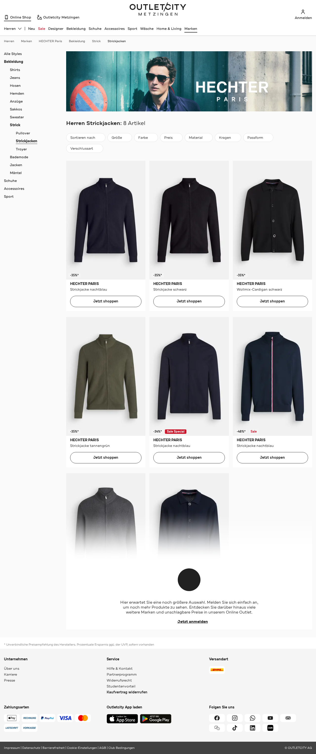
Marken (190, 28)
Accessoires (114, 28)
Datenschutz (31, 748)
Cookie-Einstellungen (82, 748)
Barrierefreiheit (53, 748)
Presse (9, 680)
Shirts (15, 70)
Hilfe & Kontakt (120, 668)
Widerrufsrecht (119, 680)
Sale (41, 28)
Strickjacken (117, 41)
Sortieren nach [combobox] (82, 138)
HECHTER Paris (50, 41)
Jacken (16, 165)
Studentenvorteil (121, 686)
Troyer (21, 149)
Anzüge (16, 101)
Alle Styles (13, 54)
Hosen (15, 85)
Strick (96, 41)
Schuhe (95, 28)
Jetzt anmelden (193, 621)
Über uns (11, 668)
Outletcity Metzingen (158, 9)
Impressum (12, 748)
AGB (102, 748)
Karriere (10, 674)
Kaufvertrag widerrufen (127, 692)
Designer (55, 28)
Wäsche (147, 28)
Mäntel (16, 173)
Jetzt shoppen (105, 301)
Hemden (17, 93)
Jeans (15, 77)
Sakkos (16, 109)
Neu (31, 28)
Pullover (23, 133)
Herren (9, 41)
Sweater (17, 117)
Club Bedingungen (121, 748)
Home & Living (169, 28)
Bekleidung (76, 28)
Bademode (19, 157)
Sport (132, 28)
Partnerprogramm (122, 674)
